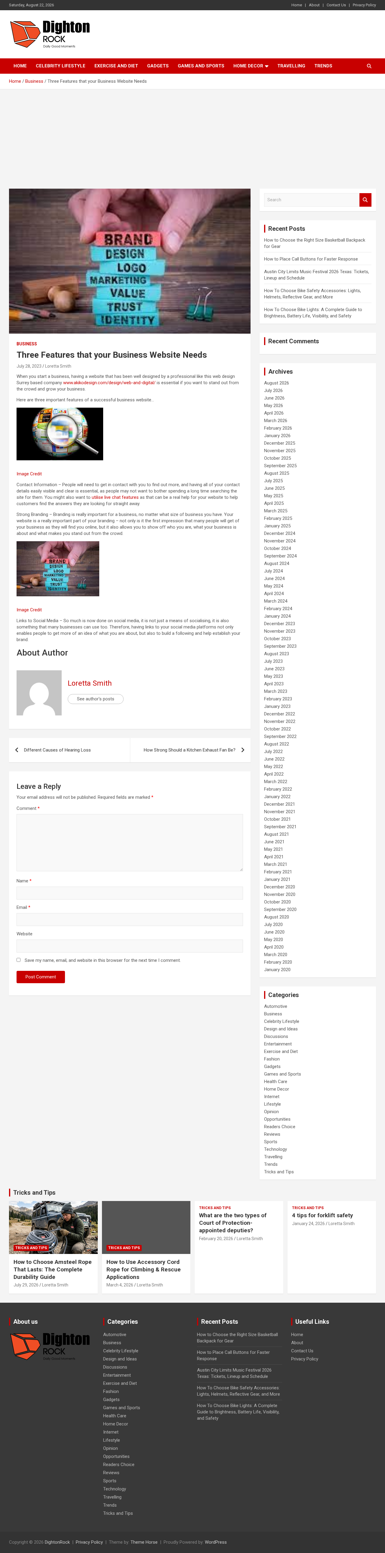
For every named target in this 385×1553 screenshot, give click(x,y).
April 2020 (274, 947)
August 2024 (276, 563)
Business (27, 343)
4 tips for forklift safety (322, 1215)
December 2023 (279, 623)
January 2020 (277, 969)
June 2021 (274, 841)
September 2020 (280, 909)
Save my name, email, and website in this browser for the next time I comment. (103, 960)
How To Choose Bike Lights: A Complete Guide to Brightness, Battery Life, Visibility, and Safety (238, 1412)
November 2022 (279, 721)
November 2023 (279, 631)
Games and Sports (201, 66)
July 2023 (273, 661)
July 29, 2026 (26, 1285)
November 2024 (279, 541)
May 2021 (273, 849)
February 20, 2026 (216, 1238)
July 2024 (273, 571)
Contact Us (336, 5)
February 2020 (278, 962)
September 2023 (280, 646)
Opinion (271, 1111)
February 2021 (278, 872)
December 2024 (279, 533)
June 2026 (274, 398)
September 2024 (280, 556)
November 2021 (279, 811)
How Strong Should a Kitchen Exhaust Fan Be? (190, 750)
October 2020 (277, 902)
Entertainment (278, 1044)
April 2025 (274, 503)
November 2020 (279, 894)
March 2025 (275, 511)
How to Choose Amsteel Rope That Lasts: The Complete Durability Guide (53, 1269)
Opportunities (277, 1119)
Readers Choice (279, 1126)
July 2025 (273, 480)
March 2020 (275, 954)
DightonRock (57, 1542)
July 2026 (273, 390)
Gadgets (158, 66)
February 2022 (278, 789)
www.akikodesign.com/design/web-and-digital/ (109, 382)
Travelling (291, 66)
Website (24, 934)
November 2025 (279, 450)
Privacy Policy (364, 5)
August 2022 (276, 744)
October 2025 (277, 458)
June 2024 (274, 578)
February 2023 (278, 699)
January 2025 (277, 526)
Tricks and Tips (279, 1172)
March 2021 (275, 864)
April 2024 (274, 593)
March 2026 (275, 420)
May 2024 (273, 586)
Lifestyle (272, 1104)
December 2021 (279, 804)
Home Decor (248, 66)
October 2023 (277, 638)
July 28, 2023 (29, 366)
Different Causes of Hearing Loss (57, 750)
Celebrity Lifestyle (60, 66)
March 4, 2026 (119, 1285)
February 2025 (278, 518)
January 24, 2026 (308, 1223)
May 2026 (273, 405)
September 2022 (280, 736)
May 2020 (273, 939)
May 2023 (273, 676)
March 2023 (275, 691)
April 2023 (274, 684)
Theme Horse (144, 1542)
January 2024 (277, 616)
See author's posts (95, 699)
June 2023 (274, 669)
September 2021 (280, 826)
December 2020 (279, 887)
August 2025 (276, 473)
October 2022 (277, 729)
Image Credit (29, 474)
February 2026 (278, 428)
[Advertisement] (192, 134)
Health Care (275, 1081)
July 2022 (273, 751)
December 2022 (279, 714)
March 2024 (275, 601)
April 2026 (274, 413)
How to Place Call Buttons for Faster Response (311, 259)
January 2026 (277, 435)
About (314, 5)
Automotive (275, 1006)
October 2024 (277, 548)
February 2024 (278, 608)
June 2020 (274, 932)
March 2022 (275, 781)
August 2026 (276, 383)
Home (296, 5)
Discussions (276, 1036)
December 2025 (279, 443)
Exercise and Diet (116, 66)
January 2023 (277, 706)
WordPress (216, 1542)
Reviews (272, 1134)
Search (365, 200)
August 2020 (276, 917)
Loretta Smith (58, 366)
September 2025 (280, 465)
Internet (271, 1096)
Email (23, 907)
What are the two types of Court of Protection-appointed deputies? (232, 1222)
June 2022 (274, 759)
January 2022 (277, 796)
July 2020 (273, 924)
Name (24, 881)
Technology (275, 1149)
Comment (28, 808)
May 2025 (273, 496)
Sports (270, 1141)
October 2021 (277, 819)
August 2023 (276, 653)
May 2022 (273, 766)
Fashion (272, 1059)
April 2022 (274, 774)
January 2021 (277, 879)
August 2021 (276, 834)
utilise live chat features (115, 497)
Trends (323, 66)
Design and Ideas (281, 1029)
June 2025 (274, 488)
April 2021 (274, 857)
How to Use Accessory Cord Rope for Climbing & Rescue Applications (143, 1269)
